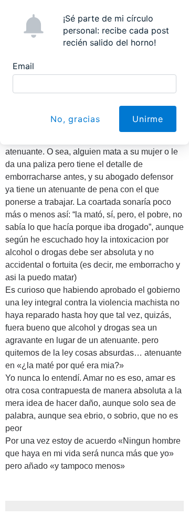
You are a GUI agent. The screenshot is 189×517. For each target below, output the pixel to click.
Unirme (147, 119)
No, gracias (75, 119)
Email (23, 66)
